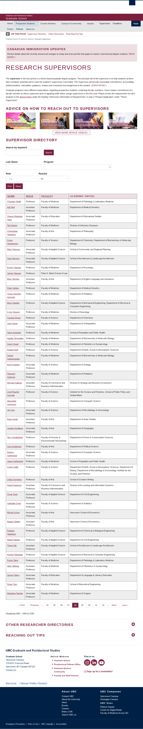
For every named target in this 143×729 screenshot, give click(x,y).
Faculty (47, 196)
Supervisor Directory (36, 34)
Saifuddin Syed (14, 503)
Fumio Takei (12, 560)
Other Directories (56, 34)
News (64, 702)
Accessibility (61, 724)
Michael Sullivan (14, 383)
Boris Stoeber (13, 303)
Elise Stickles (13, 279)
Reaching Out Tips (74, 34)
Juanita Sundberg (15, 428)
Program (48, 162)
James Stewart (14, 273)
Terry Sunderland (15, 437)
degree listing (26, 97)
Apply (136, 23)
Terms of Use (33, 724)
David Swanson (14, 485)
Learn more (98, 85)
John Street (12, 323)
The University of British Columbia (12, 7)
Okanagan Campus (109, 699)
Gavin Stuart (13, 344)
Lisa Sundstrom (14, 446)
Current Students (48, 23)
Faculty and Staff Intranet (66, 675)
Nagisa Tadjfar (13, 521)
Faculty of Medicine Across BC (114, 713)
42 (104, 605)
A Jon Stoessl (13, 312)
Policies (19, 29)
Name (11, 196)
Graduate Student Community (62, 670)
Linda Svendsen (14, 479)
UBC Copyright (47, 724)
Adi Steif (11, 207)
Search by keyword (16, 147)
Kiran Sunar (12, 419)
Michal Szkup (13, 512)
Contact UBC (68, 696)
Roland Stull (12, 350)
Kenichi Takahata (15, 554)
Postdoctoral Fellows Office (67, 664)
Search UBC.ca (69, 714)
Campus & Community (71, 23)
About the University (71, 699)
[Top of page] (8, 34)
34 (48, 605)
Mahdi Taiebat (13, 540)
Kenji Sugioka (13, 364)
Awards (90, 23)
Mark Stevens (13, 249)
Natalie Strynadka (15, 338)
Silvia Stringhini (14, 332)
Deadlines (117, 23)
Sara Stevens (13, 258)
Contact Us (11, 670)
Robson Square (107, 707)
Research (42, 683)
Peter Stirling (13, 288)
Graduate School (11, 39)
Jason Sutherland (15, 461)
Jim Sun (11, 410)
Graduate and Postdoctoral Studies (71, 651)
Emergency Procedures (15, 724)
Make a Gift (67, 711)
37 (69, 605)
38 (76, 605)
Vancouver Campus (109, 696)
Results (43, 173)
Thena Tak (12, 545)
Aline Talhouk (13, 566)
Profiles (33, 683)
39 (83, 605)
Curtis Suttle (12, 467)
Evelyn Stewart (14, 267)
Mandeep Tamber (15, 593)
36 (62, 605)
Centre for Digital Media (111, 710)
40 (90, 605)
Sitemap (24, 683)
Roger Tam (12, 584)
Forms (10, 29)
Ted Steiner (12, 225)
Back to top (11, 683)
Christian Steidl (14, 201)
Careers (65, 708)
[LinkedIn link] (94, 662)
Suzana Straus (14, 318)
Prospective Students (25, 23)
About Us (30, 29)
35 (55, 605)
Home (10, 23)
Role (8, 173)
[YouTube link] (101, 662)
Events (65, 705)
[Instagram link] (87, 662)
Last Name (12, 162)
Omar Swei (12, 494)
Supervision (104, 23)
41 (97, 605)
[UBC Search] (132, 2)
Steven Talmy (13, 575)
